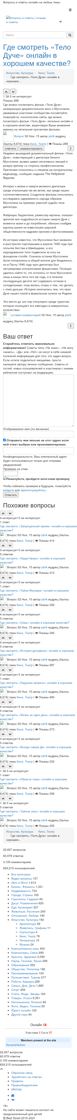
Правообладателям (24, 1085)
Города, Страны (22, 895)
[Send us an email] (12, 1095)
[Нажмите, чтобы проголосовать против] (13, 91)
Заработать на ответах (26, 1077)
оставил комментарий (26, 315)
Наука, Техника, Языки (26, 961)
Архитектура (28, 924)
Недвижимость (21, 891)
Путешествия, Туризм (25, 977)
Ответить (11, 495)
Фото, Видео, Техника (26, 1006)
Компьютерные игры (25, 948)
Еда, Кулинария (22, 907)
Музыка (25, 944)
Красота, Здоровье (24, 957)
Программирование (24, 973)
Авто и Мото (19, 882)
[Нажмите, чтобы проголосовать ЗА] (6, 91)
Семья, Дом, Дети (23, 985)
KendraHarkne (15, 1045)
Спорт (15, 990)
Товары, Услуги (21, 998)
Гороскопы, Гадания (25, 899)
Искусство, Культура (24, 919)
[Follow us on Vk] (12, 1099)
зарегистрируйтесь (33, 490)
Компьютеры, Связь (24, 952)
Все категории (20, 874)
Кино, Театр (38, 144)
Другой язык (19, 1014)
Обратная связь (22, 1073)
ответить (10, 148)
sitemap (16, 1089)
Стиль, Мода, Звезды (25, 994)
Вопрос (19, 136)
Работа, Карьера (22, 981)
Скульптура (27, 932)
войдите (8, 490)
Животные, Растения (25, 911)
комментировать (31, 148)
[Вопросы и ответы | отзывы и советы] (26, 19)
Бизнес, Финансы (23, 887)
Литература (27, 940)
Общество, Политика (25, 969)
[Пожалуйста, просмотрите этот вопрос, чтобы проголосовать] (3, 513)
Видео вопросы (21, 878)
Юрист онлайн (21, 1010)
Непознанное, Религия (26, 1002)
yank (51, 136)
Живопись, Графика (33, 928)
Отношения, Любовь (25, 915)
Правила (17, 1081)
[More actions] (71, 148)
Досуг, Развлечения (24, 903)
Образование (20, 965)
